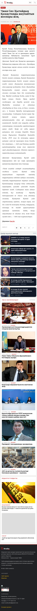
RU (30, 2)
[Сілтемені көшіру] (33, 227)
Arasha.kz (16, 21)
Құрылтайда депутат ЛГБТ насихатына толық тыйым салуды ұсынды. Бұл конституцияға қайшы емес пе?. (17, 415)
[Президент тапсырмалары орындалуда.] (18, 430)
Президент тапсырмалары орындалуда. (17, 444)
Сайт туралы (5, 576)
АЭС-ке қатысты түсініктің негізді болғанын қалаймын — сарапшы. (15, 472)
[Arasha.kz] (8, 2)
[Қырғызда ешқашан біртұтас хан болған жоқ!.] (18, 371)
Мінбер (13, 325)
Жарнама (4, 578)
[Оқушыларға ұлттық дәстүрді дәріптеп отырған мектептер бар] (18, 313)
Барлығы (32, 300)
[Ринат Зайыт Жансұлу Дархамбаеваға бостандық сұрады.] (18, 342)
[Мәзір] (2, 2)
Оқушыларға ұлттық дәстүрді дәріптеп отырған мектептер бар (17, 328)
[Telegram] (20, 227)
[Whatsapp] (29, 227)
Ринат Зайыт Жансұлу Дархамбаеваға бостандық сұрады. (16, 356)
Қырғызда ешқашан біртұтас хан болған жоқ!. (17, 385)
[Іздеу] (34, 2)
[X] (25, 227)
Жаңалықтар (6, 505)
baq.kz (12, 221)
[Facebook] (16, 227)
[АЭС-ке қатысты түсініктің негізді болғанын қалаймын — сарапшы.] (18, 457)
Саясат (4, 536)
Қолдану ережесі (6, 607)
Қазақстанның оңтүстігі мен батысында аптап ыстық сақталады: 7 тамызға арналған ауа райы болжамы (17, 508)
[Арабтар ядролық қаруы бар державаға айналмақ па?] (18, 523)
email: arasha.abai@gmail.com (9, 603)
